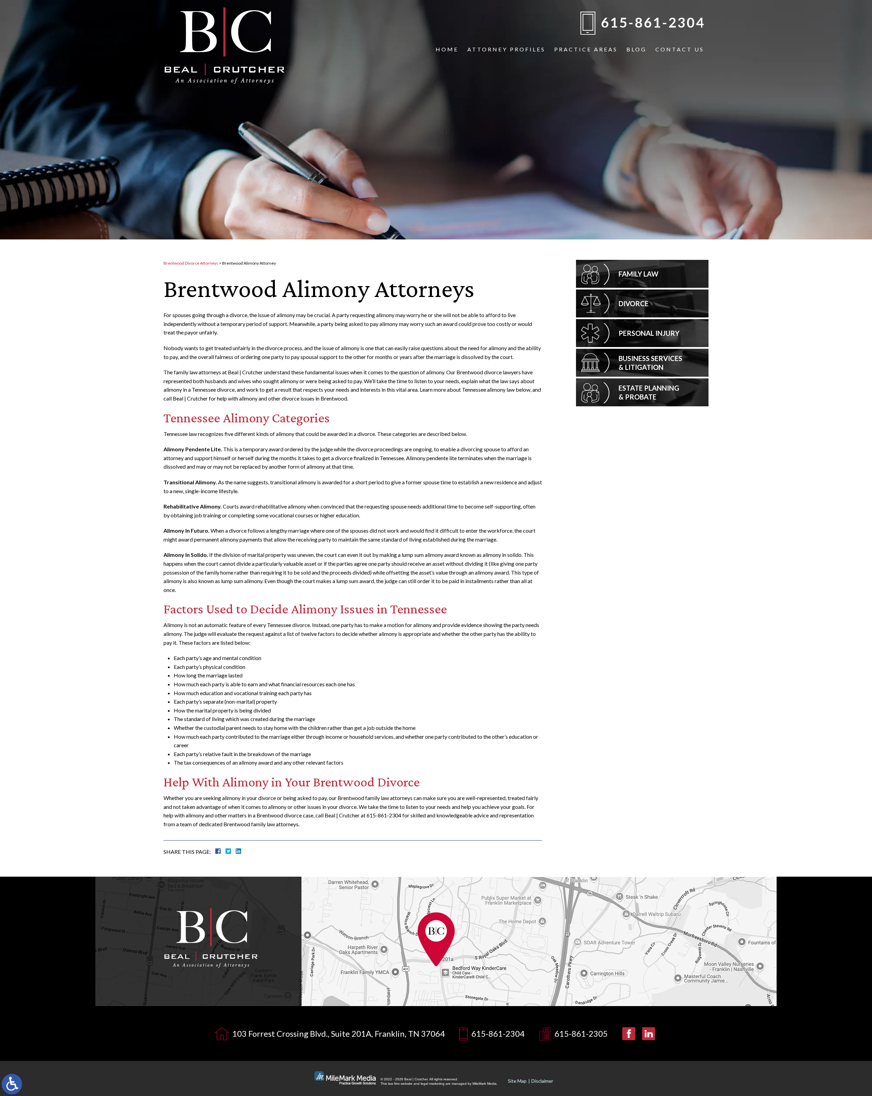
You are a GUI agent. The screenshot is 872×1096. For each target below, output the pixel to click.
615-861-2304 (653, 22)
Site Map (517, 1081)
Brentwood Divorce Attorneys (191, 263)
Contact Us (679, 49)
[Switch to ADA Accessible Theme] (12, 1084)
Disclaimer (542, 1081)
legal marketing (433, 1083)
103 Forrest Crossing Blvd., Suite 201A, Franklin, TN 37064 (338, 1033)
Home (447, 49)
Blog (636, 49)
